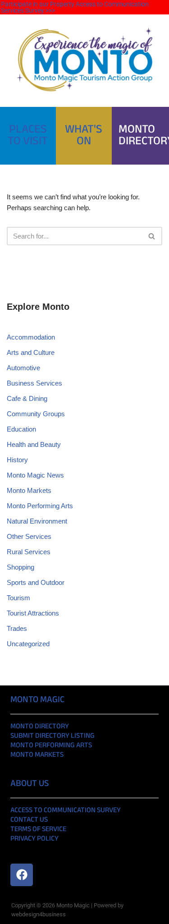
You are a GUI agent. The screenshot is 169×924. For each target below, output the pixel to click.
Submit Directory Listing (52, 736)
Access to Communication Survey (65, 810)
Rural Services (28, 552)
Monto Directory (39, 726)
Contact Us (29, 820)
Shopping (20, 567)
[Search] (152, 236)
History (17, 460)
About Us (29, 784)
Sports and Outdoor (35, 582)
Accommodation (31, 337)
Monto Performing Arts (40, 506)
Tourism (18, 598)
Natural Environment (37, 521)
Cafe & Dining (27, 398)
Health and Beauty (34, 444)
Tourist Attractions (33, 613)
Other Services (29, 536)
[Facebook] (21, 875)
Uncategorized (28, 644)
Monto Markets (29, 490)
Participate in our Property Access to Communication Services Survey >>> (75, 7)
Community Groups (36, 414)
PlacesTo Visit (28, 136)
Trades (17, 628)
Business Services (34, 383)
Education (21, 429)
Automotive (23, 368)
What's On (83, 136)
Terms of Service (38, 829)
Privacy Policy (34, 839)
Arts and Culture (31, 352)
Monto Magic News (35, 475)
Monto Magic (37, 700)
